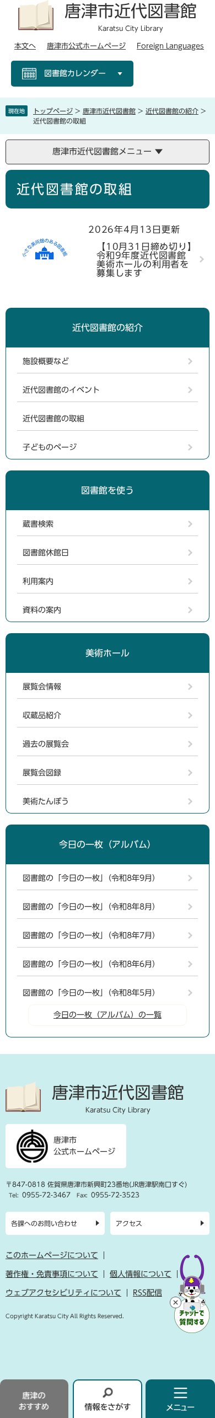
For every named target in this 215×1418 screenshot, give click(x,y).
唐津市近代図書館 (109, 111)
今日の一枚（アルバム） (107, 844)
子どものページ (50, 447)
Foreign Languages (170, 46)
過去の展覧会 (46, 744)
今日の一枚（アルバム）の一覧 (107, 1015)
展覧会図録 (42, 773)
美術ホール (107, 653)
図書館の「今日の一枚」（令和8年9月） (91, 878)
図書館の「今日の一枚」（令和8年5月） (91, 993)
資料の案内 (42, 610)
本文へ (25, 46)
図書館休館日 (46, 553)
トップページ (53, 111)
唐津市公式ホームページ (86, 46)
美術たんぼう (46, 801)
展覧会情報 (42, 687)
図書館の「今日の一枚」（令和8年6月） (91, 964)
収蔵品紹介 (42, 715)
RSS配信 (147, 1293)
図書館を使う (107, 490)
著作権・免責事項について (52, 1274)
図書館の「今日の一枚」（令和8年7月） (91, 935)
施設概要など (46, 361)
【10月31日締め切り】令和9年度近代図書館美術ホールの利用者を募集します (144, 259)
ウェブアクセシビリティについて (63, 1293)
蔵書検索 (38, 524)
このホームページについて (52, 1255)
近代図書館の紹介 (172, 111)
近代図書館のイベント (61, 390)
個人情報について (140, 1274)
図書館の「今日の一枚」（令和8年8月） (91, 907)
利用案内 (38, 581)
